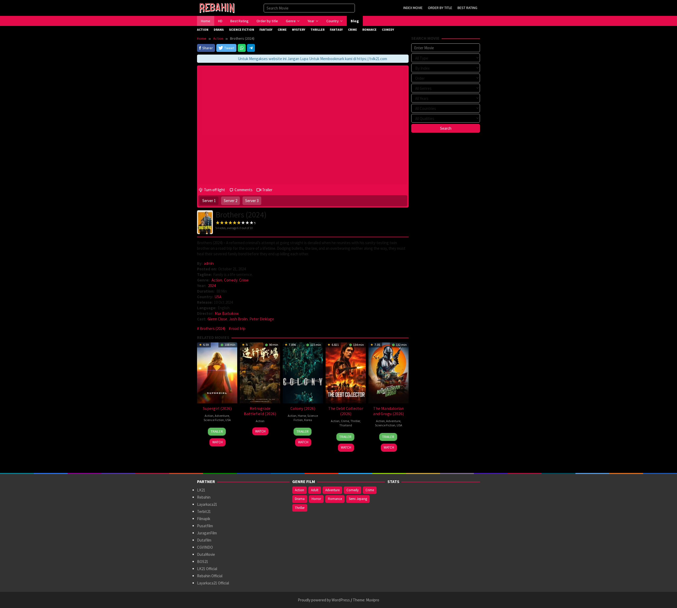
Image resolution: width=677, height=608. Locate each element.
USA (217, 296)
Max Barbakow (227, 313)
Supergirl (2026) (217, 408)
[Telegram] (251, 48)
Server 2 (230, 200)
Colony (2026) (302, 408)
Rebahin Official (209, 575)
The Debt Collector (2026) (345, 411)
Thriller (355, 421)
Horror (302, 416)
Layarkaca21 (207, 504)
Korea (308, 420)
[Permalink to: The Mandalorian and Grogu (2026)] (388, 372)
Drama (300, 499)
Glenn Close (217, 318)
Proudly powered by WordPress (324, 599)
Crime (244, 280)
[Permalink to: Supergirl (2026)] (217, 372)
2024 (212, 285)
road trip (238, 328)
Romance (335, 499)
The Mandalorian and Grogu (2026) (388, 411)
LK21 (201, 490)
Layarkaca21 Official (213, 582)
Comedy (230, 280)
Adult (314, 490)
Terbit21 (204, 511)
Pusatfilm (205, 525)
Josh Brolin (238, 318)
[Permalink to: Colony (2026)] (302, 372)
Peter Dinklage (261, 318)
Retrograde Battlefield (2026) (260, 411)
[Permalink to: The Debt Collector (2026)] (345, 372)
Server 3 (252, 200)
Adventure (222, 416)
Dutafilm (204, 540)
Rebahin (204, 497)
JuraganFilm (207, 532)
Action (217, 280)
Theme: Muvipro (366, 599)
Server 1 (209, 200)
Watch (217, 442)
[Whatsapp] (242, 48)
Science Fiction (214, 420)
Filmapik (203, 518)
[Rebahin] (217, 7)
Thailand (345, 425)
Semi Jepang (358, 499)
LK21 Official (207, 568)
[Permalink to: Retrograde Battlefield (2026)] (260, 372)
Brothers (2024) (212, 328)
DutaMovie (206, 554)
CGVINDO (205, 547)
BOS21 (202, 561)
